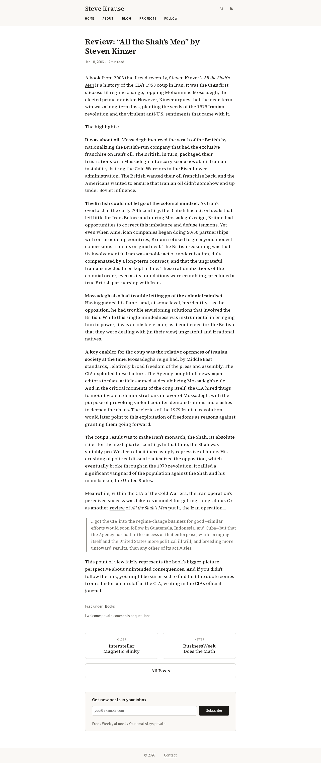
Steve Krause (104, 8)
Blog (126, 18)
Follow (170, 18)
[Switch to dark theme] (232, 9)
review (117, 508)
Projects (147, 18)
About (108, 18)
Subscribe (214, 710)
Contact (170, 755)
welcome (94, 616)
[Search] (222, 9)
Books (110, 606)
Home (89, 18)
